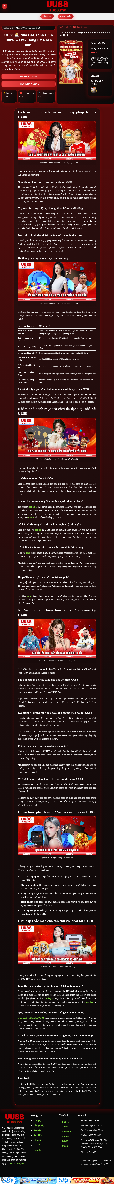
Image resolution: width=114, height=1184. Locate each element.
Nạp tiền (38, 1130)
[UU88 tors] (57, 6)
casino (31, 517)
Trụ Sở (37, 1145)
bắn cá (38, 530)
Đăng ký (38, 1120)
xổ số (28, 553)
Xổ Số (65, 1146)
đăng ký (50, 998)
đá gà (29, 596)
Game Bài (66, 1131)
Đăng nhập (39, 1125)
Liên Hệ (37, 1150)
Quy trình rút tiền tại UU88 (31, 1018)
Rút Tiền (38, 1135)
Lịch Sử (37, 1140)
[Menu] (4, 6)
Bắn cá (65, 1122)
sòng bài (33, 507)
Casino (65, 1136)
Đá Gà (65, 1141)
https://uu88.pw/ (17, 1163)
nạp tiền (89, 1002)
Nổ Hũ (65, 1126)
